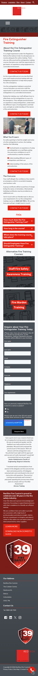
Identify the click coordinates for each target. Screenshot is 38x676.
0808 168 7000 (11, 610)
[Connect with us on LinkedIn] (10, 617)
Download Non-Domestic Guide (18, 532)
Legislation (11, 2)
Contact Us (24, 669)
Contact (28, 2)
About (23, 2)
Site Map (16, 669)
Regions (4, 2)
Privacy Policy (7, 669)
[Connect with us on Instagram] (20, 617)
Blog (18, 2)
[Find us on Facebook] (5, 617)
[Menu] (7, 23)
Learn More (11, 526)
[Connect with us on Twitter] (15, 617)
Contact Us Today (19, 71)
